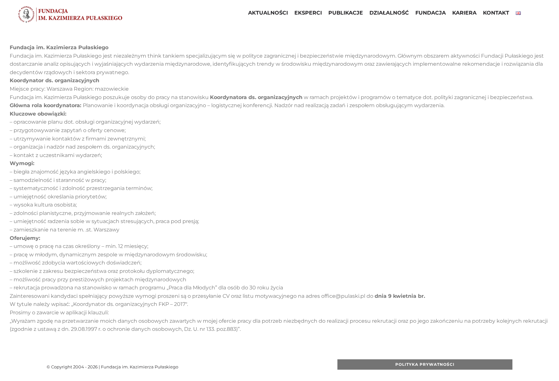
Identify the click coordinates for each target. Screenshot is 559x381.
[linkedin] (284, 366)
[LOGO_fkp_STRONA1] (70, 8)
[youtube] (263, 366)
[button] (529, 13)
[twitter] (253, 366)
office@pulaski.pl (343, 296)
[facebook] (242, 366)
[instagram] (273, 366)
